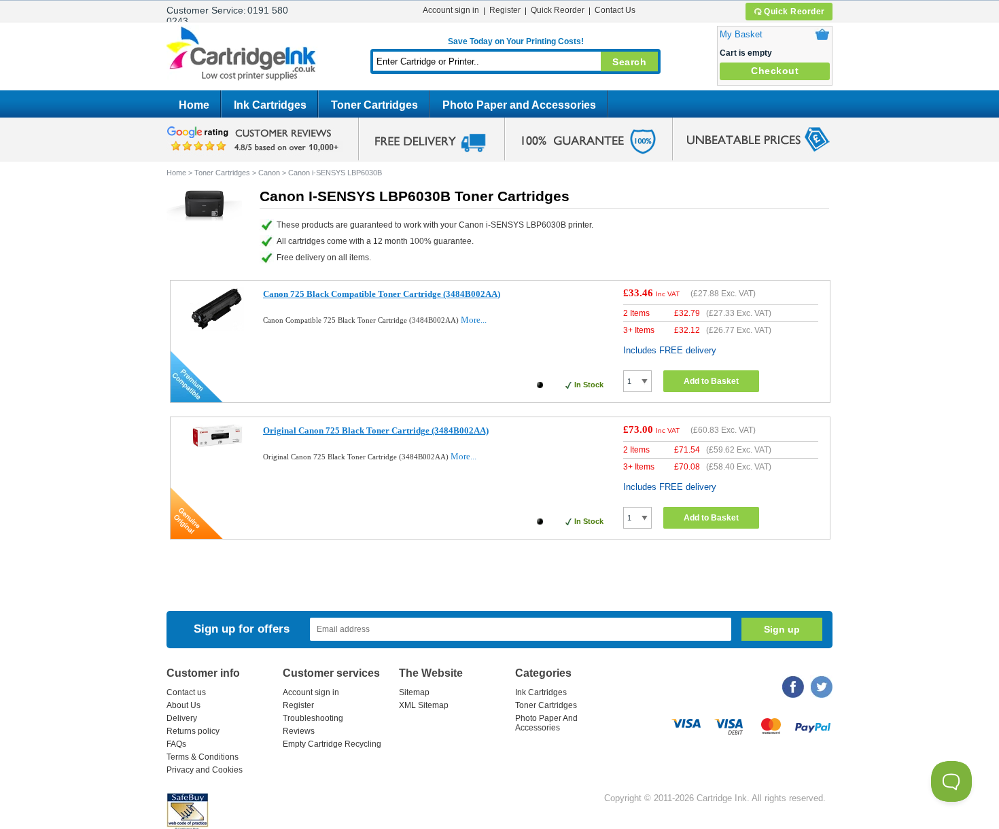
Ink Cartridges (270, 105)
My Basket (741, 34)
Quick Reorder (794, 11)
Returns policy (193, 731)
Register (505, 10)
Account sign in (451, 10)
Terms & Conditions (202, 757)
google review (254, 139)
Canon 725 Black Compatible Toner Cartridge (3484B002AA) (381, 294)
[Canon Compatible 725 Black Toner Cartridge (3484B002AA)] (217, 328)
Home (194, 105)
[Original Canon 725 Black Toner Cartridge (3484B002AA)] (217, 444)
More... (474, 320)
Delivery (181, 718)
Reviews (299, 731)
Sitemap (414, 692)
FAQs (176, 744)
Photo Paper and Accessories (519, 105)
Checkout (775, 70)
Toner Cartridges (374, 105)
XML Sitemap (424, 705)
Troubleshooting (313, 718)
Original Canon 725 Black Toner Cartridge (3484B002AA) (376, 430)
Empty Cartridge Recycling (332, 744)
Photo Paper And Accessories (546, 723)
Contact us (186, 692)
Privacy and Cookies (204, 770)
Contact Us (615, 10)
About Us (183, 705)
